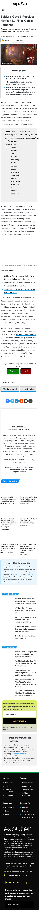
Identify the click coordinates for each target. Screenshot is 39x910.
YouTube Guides (28, 815)
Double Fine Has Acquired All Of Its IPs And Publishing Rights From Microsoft (26, 655)
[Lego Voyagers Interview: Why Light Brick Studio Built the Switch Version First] (7, 694)
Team (7, 787)
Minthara (4, 231)
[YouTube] (18, 883)
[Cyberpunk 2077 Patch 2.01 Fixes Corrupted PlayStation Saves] (9, 490)
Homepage (9, 796)
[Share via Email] (26, 401)
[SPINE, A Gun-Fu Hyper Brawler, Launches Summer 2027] (7, 612)
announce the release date (12, 353)
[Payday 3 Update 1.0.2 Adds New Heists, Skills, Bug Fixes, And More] (9, 537)
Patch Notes (29, 389)
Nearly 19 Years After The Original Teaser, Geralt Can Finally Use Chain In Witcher (25, 602)
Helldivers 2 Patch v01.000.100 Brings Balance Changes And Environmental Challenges (9, 523)
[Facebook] (8, 401)
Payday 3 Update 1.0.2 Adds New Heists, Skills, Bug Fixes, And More (9, 547)
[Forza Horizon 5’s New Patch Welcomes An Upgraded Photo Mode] (29, 490)
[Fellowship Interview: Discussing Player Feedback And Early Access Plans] (7, 674)
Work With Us (27, 819)
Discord (25, 812)
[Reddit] (21, 401)
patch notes (20, 206)
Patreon (8, 815)
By (2, 36)
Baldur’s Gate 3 (7, 102)
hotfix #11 (29, 102)
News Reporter (12, 429)
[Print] (30, 401)
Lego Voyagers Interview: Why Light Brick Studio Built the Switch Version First (25, 694)
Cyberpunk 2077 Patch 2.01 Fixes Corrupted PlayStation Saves (9, 499)
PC (18, 344)
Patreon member (19, 754)
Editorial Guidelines (9, 792)
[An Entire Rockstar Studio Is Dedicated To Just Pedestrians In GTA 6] (7, 621)
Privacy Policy (27, 784)
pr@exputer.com (26, 872)
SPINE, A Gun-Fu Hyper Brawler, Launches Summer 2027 (25, 611)
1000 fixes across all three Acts (14, 307)
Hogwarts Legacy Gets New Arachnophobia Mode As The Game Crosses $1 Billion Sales (28, 548)
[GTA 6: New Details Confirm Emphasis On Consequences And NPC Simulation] (7, 630)
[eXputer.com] (19, 4)
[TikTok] (27, 883)
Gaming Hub (9, 808)
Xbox (8, 347)
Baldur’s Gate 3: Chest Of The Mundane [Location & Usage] (28, 521)
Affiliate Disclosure (26, 795)
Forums (25, 808)
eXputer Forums (17, 575)
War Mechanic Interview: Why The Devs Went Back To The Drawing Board (26, 664)
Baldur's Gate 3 (10, 389)
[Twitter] (12, 401)
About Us (8, 784)
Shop (7, 812)
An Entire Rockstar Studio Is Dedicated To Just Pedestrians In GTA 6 (25, 620)
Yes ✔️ (13, 371)
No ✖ (26, 371)
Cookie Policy (27, 787)
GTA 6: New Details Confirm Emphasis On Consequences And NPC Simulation (25, 629)
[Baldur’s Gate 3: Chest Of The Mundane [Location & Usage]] (29, 512)
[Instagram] (22, 883)
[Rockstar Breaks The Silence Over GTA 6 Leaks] (7, 639)
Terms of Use (27, 790)
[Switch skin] (36, 9)
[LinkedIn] (17, 401)
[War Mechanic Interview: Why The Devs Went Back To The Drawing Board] (7, 665)
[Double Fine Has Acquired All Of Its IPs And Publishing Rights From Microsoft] (7, 655)
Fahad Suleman (8, 36)
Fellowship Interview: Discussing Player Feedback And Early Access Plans (25, 673)
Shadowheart (6, 316)
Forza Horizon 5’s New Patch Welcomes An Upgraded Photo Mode (28, 499)
